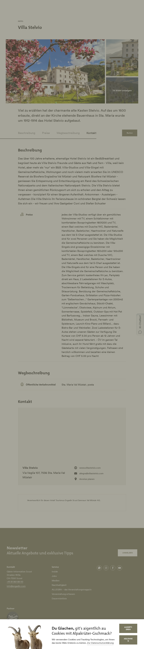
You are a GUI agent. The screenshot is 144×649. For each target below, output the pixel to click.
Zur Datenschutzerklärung (100, 642)
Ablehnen (128, 640)
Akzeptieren (128, 628)
